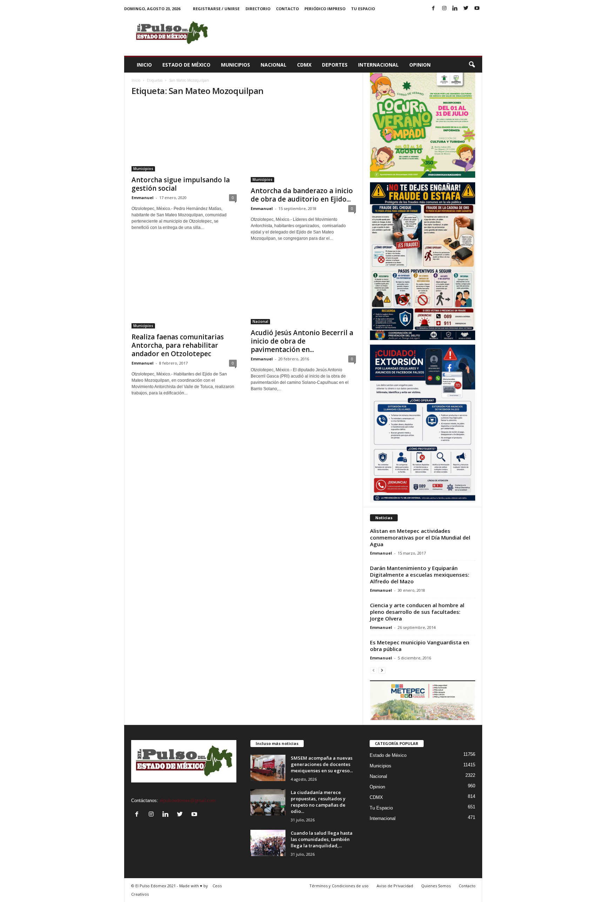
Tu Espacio (363, 8)
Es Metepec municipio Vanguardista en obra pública (419, 645)
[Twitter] (466, 9)
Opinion (420, 64)
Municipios (235, 64)
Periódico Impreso (324, 8)
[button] (471, 65)
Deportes (335, 64)
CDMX (304, 64)
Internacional (378, 64)
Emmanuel (143, 197)
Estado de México (186, 64)
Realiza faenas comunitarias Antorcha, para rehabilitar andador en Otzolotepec (178, 345)
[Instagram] (444, 9)
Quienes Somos (436, 885)
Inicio (144, 64)
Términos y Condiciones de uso (339, 885)
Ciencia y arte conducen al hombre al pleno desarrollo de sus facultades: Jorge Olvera (417, 612)
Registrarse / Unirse (216, 8)
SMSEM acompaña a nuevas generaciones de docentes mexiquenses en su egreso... (322, 764)
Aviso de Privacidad (395, 885)
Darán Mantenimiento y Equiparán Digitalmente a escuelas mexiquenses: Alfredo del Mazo (419, 574)
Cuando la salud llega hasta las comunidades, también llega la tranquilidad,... (321, 839)
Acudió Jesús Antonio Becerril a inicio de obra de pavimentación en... (302, 341)
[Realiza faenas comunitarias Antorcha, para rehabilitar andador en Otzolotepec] (184, 292)
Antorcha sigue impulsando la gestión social (181, 184)
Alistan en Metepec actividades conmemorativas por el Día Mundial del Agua (420, 537)
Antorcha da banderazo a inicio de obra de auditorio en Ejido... (302, 195)
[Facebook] (433, 9)
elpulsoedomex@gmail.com (188, 800)
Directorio (257, 8)
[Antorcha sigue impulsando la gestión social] (184, 137)
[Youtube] (477, 9)
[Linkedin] (455, 9)
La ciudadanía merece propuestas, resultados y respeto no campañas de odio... (318, 801)
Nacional (274, 64)
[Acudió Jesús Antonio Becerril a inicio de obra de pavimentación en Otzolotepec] (303, 289)
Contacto (287, 8)
